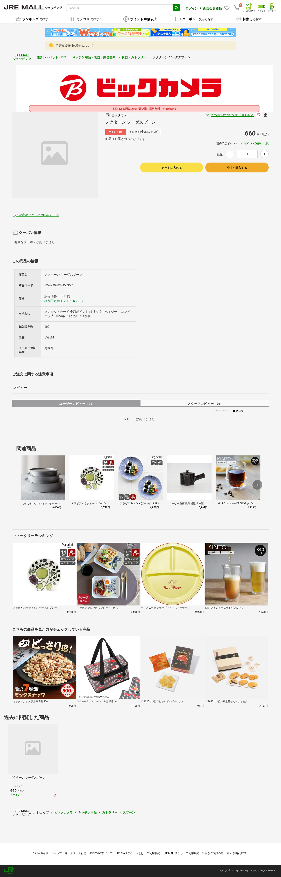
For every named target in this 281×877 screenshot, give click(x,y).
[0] (237, 8)
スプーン (129, 812)
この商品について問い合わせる (232, 115)
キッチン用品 (87, 812)
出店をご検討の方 (212, 853)
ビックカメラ (63, 812)
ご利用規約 (153, 853)
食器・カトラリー (134, 57)
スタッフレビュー (204, 404)
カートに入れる (172, 167)
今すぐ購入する (237, 167)
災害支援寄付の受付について (74, 45)
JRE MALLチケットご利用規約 (181, 853)
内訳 (266, 143)
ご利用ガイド (40, 853)
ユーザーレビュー (76, 404)
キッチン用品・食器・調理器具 (94, 57)
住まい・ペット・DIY (52, 57)
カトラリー (109, 812)
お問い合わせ (78, 853)
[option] (55, 155)
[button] (257, 485)
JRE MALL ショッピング (22, 57)
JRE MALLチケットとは (130, 853)
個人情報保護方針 (237, 853)
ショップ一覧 (59, 853)
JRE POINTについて (101, 853)
